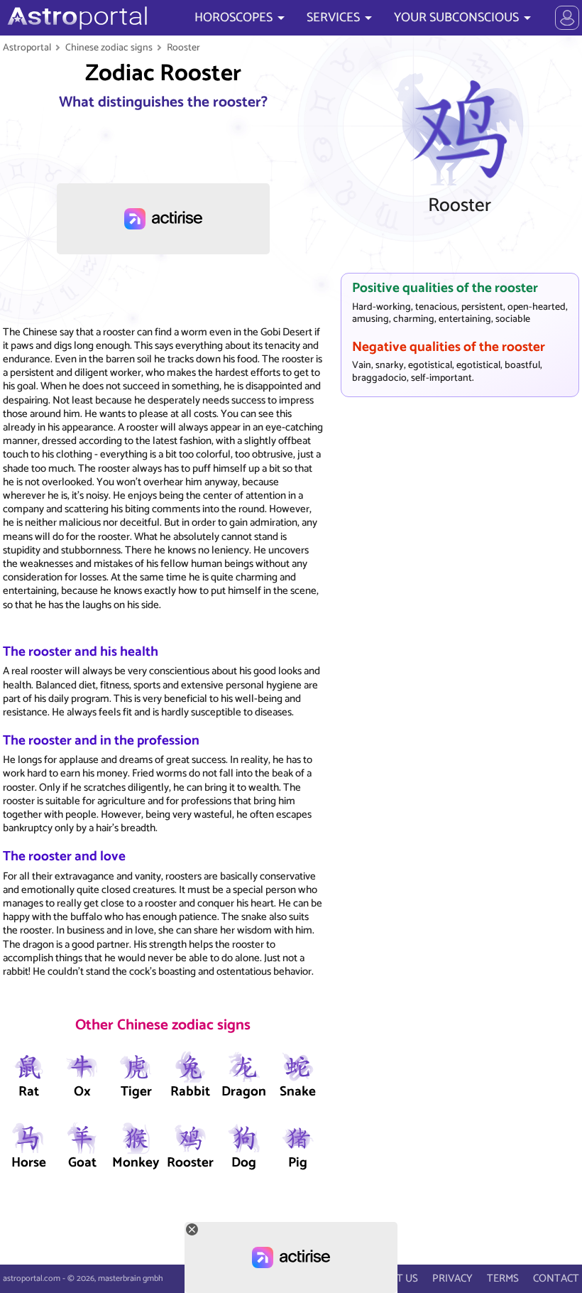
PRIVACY (452, 1278)
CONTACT (556, 1278)
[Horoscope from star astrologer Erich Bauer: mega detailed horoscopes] (75, 18)
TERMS (503, 1278)
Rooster (183, 47)
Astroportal (27, 47)
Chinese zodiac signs (109, 47)
